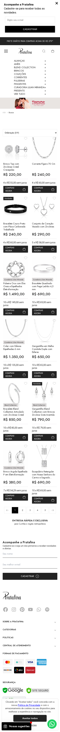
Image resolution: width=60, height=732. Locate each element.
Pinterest (22, 609)
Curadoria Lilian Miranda (30, 87)
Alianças (30, 60)
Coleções (30, 74)
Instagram (14, 609)
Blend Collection (30, 67)
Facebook (5, 609)
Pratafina (25, 51)
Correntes (30, 77)
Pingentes (30, 84)
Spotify (47, 609)
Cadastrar (27, 576)
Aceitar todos (30, 718)
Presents (30, 90)
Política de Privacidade (29, 705)
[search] (43, 51)
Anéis (30, 64)
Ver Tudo (30, 94)
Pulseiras (30, 80)
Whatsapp (39, 609)
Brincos (30, 70)
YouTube (30, 609)
